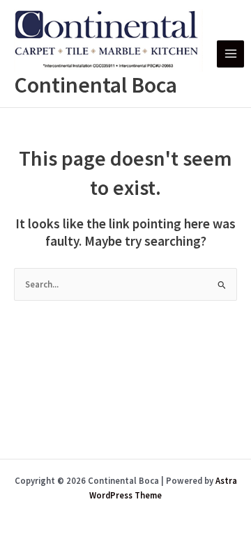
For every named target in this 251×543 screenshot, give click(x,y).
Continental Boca (95, 85)
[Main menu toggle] (230, 54)
